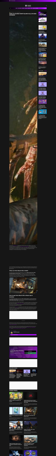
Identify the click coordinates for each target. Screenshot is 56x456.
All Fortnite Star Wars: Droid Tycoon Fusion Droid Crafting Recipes (42, 59)
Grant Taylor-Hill (40, 47)
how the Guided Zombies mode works (19, 328)
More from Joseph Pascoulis (14, 334)
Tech (31, 8)
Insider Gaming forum (13, 324)
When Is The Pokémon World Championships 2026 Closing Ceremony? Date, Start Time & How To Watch (43, 80)
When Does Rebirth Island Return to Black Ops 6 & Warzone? (29, 444)
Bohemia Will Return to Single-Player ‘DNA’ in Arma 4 (42, 68)
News (16, 8)
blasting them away (20, 303)
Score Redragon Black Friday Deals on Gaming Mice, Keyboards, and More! (30, 401)
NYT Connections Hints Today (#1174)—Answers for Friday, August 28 (42, 98)
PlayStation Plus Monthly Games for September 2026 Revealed (42, 32)
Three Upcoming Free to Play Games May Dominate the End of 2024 (15, 444)
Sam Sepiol (40, 30)
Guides (26, 8)
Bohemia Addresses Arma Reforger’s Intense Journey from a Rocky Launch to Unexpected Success (43, 50)
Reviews (23, 8)
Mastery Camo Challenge (24, 246)
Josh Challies (40, 57)
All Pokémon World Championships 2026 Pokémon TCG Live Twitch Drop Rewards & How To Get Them (43, 117)
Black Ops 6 (15, 245)
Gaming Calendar (35, 8)
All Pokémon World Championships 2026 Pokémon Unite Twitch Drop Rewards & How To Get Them (42, 107)
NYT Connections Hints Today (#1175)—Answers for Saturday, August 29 (42, 89)
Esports (29, 8)
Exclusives (19, 8)
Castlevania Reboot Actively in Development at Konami (42, 41)
